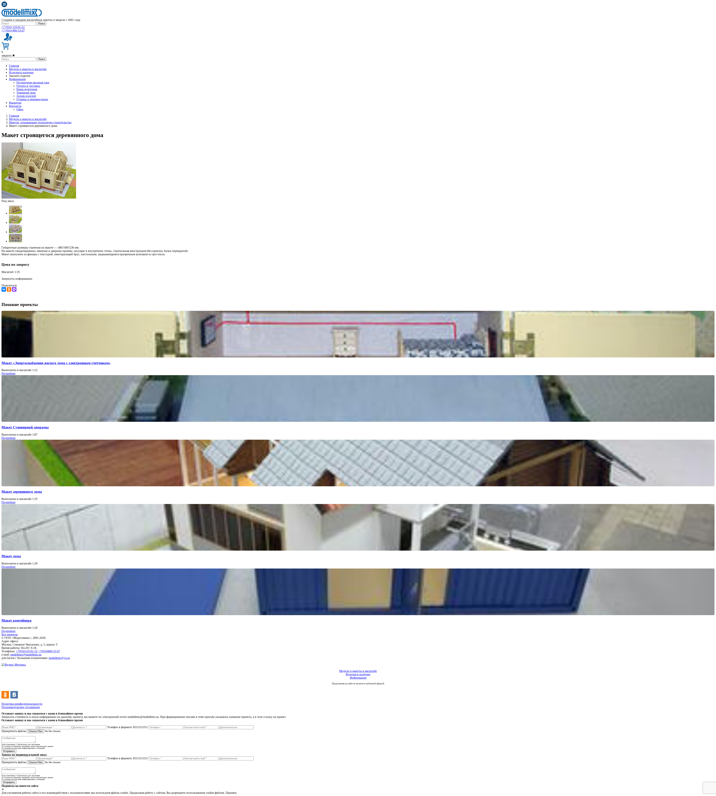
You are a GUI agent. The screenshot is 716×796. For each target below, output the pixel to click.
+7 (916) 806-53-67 (13, 30)
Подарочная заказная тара (32, 82)
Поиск (41, 23)
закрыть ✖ (8, 55)
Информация (17, 79)
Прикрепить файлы (13, 731)
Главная (14, 65)
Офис (19, 109)
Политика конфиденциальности (21, 703)
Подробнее (8, 373)
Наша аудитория (26, 89)
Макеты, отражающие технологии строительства (40, 122)
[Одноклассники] (9, 289)
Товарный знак (26, 92)
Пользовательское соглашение (20, 707)
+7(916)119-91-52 (26, 651)
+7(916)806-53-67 (49, 651)
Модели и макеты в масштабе (28, 69)
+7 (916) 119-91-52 (13, 27)
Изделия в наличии (21, 72)
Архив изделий (26, 96)
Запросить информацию (16, 278)
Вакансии (15, 102)
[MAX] (14, 289)
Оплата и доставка (28, 85)
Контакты (15, 106)
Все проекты (9, 634)
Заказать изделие (19, 75)
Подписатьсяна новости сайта (358, 687)
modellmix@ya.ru (59, 658)
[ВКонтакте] (3, 289)
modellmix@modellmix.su (25, 654)
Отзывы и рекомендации (32, 99)
